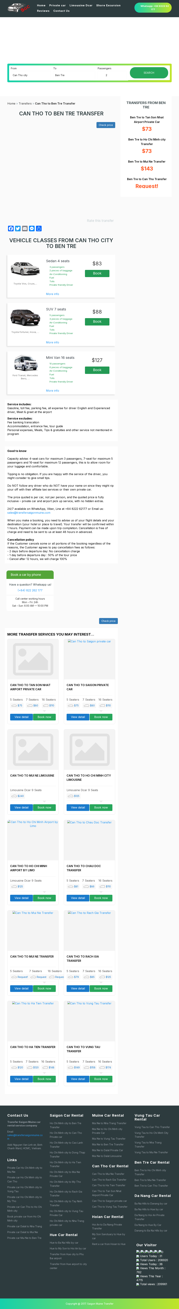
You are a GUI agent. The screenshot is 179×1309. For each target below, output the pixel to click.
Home (41, 5)
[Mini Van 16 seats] (25, 362)
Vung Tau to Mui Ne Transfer (151, 1152)
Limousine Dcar (81, 5)
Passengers (104, 68)
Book (97, 273)
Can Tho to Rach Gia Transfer (109, 1179)
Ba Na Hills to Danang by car (151, 1203)
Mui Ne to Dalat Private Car (107, 1150)
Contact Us (61, 10)
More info (53, 294)
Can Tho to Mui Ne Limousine (32, 775)
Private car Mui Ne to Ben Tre (24, 1237)
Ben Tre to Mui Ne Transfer (150, 1180)
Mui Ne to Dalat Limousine (107, 1155)
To (54, 68)
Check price (106, 124)
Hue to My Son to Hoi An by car (68, 1248)
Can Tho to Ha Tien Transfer (32, 1047)
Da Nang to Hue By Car (148, 1224)
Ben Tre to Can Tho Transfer (151, 1185)
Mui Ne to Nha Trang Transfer (109, 1123)
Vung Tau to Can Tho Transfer (152, 1127)
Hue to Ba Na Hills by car (64, 1242)
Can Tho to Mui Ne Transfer (32, 956)
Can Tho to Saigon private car (109, 1200)
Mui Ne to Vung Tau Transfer (109, 1138)
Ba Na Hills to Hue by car (149, 1209)
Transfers (25, 103)
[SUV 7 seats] (25, 317)
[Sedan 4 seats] (25, 268)
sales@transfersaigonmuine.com (28, 512)
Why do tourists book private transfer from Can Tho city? (125, 44)
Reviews (43, 10)
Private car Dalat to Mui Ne (22, 1232)
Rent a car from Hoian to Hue (109, 1244)
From (14, 68)
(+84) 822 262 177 (30, 590)
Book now (44, 717)
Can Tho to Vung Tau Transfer (109, 1206)
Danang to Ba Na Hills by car (151, 1230)
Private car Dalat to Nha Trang (24, 1226)
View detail (21, 717)
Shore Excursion (108, 5)
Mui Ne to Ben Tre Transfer (108, 1144)
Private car (57, 5)
